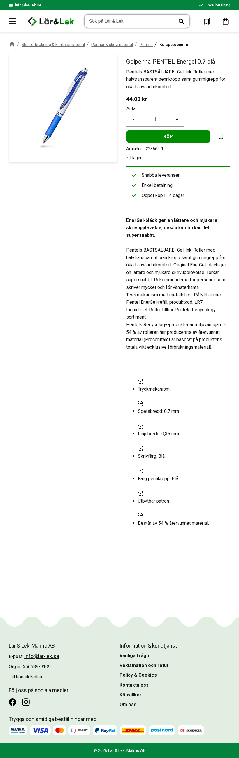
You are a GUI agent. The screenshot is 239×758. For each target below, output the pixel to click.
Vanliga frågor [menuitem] (135, 655)
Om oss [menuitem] (127, 704)
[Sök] (181, 21)
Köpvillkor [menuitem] (130, 695)
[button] (13, 21)
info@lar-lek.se (28, 5)
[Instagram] (26, 702)
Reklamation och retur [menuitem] (144, 665)
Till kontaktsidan (25, 677)
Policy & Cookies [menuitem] (138, 675)
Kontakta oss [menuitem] (134, 685)
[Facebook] (12, 702)
